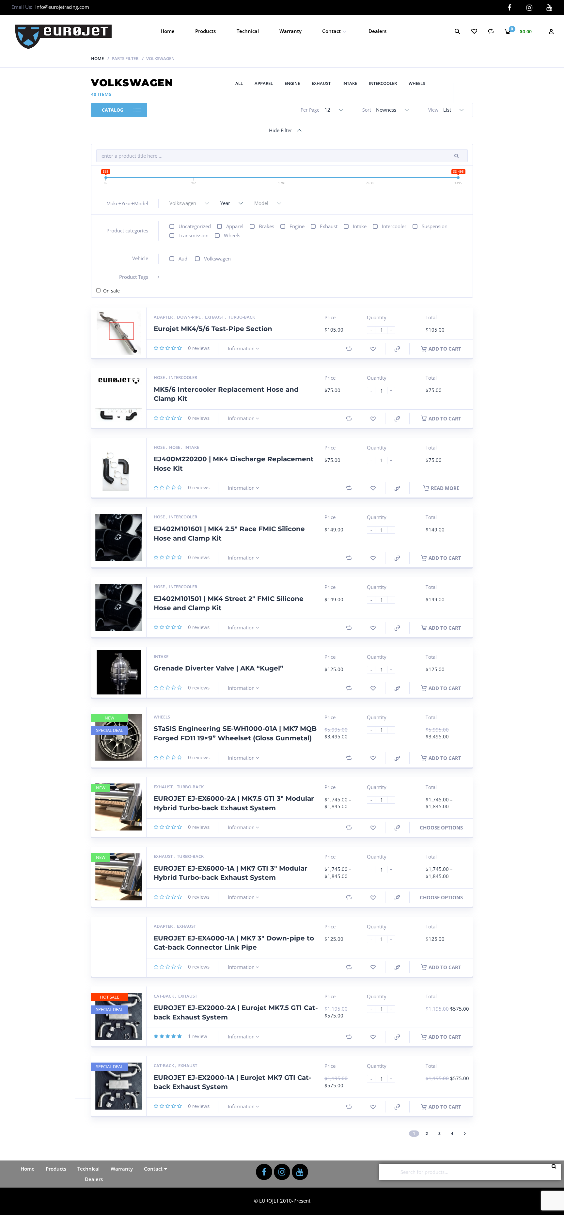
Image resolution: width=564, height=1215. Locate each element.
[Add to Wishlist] (373, 348)
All (239, 83)
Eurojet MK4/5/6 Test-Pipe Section (213, 329)
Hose (160, 377)
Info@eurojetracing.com (62, 7)
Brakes (266, 226)
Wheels (417, 83)
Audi (184, 258)
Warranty (290, 31)
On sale (111, 291)
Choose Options (441, 827)
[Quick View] (397, 349)
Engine (292, 83)
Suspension (434, 226)
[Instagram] (529, 7)
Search (556, 1172)
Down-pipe (189, 317)
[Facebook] (509, 7)
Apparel (264, 83)
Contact (331, 31)
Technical (248, 31)
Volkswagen (217, 258)
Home (168, 31)
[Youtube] (549, 7)
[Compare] (490, 31)
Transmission (194, 235)
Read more (445, 488)
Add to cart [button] (445, 348)
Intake (349, 83)
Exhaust (321, 83)
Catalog (112, 110)
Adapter (164, 317)
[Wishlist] (473, 31)
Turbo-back (241, 317)
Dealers (377, 31)
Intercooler (383, 83)
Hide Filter (280, 130)
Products (205, 31)
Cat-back (164, 996)
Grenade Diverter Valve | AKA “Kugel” (218, 668)
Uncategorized (195, 226)
